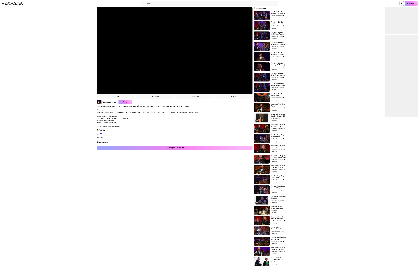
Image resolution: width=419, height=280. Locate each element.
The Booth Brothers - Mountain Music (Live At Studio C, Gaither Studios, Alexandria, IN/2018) (278, 12)
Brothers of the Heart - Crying (278, 105)
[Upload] (401, 3)
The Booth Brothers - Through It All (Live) (278, 64)
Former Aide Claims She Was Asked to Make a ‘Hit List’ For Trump (278, 259)
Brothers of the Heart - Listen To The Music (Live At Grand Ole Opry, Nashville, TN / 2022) (278, 248)
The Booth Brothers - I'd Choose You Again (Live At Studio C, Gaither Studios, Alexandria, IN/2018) (278, 43)
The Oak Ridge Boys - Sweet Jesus (278, 177)
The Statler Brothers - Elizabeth (278, 197)
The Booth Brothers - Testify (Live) (278, 95)
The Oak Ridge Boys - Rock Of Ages (278, 238)
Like (117, 96)
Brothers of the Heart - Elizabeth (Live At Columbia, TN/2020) (278, 166)
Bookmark (195, 96)
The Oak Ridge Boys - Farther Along (278, 187)
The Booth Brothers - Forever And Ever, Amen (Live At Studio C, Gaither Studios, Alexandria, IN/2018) (278, 23)
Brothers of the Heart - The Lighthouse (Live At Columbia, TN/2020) (278, 156)
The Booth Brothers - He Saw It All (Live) (278, 54)
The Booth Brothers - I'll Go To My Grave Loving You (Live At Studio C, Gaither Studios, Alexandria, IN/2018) (278, 74)
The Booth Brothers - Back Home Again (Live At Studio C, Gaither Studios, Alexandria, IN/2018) (278, 33)
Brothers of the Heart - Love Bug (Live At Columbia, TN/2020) (278, 146)
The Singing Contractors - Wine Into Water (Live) (277, 228)
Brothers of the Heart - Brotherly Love (278, 125)
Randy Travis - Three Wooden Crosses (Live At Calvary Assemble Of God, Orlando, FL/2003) (278, 115)
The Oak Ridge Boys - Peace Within (278, 136)
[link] (107, 102)
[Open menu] (3, 3)
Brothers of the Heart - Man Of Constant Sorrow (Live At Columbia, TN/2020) (278, 218)
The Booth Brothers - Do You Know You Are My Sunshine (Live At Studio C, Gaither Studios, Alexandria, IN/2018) (278, 84)
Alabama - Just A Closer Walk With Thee (277, 207)
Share (157, 96)
